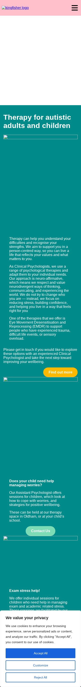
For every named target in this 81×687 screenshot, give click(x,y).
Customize (40, 665)
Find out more (60, 372)
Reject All (40, 677)
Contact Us (40, 531)
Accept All (40, 653)
